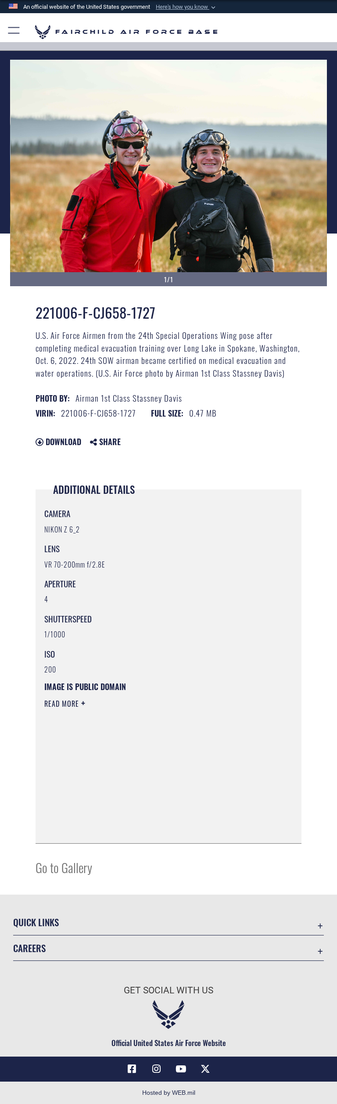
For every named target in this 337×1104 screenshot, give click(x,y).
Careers (29, 948)
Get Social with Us (168, 990)
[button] (186, 7)
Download (62, 441)
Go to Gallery (64, 867)
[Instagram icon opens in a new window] (156, 1068)
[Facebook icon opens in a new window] (131, 1068)
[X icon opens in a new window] (205, 1068)
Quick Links (36, 922)
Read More (62, 703)
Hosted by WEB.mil (168, 1092)
